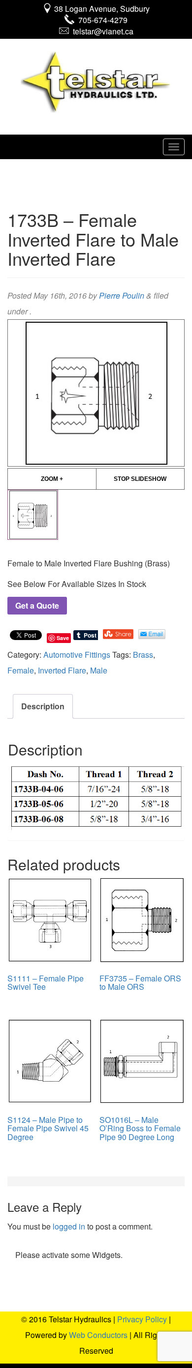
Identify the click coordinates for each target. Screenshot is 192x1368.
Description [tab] (42, 706)
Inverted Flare (62, 670)
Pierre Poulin (121, 295)
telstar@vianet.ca (101, 31)
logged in (69, 1226)
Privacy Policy (142, 1319)
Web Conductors (98, 1334)
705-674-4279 (101, 20)
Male (98, 670)
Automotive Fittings (76, 654)
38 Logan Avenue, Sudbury (101, 8)
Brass (143, 654)
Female (20, 670)
